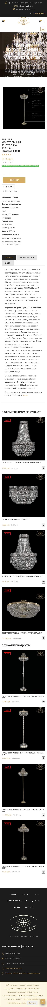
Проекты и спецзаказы (17, 901)
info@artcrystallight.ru (25, 6)
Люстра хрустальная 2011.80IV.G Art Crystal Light (22, 633)
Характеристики (27, 258)
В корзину (14, 180)
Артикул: (5, 208)
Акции (25, 395)
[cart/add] (43, 468)
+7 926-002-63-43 (39, 13)
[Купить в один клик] (23, 440)
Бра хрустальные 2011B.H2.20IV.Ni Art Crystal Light (22, 463)
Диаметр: (6, 228)
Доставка (36, 901)
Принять (32, 1003)
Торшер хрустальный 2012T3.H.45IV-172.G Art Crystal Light (23, 867)
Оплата (17, 907)
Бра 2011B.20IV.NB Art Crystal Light (16, 519)
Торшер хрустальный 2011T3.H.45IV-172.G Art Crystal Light (23, 697)
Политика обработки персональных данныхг (23, 973)
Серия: (4, 214)
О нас (36, 894)
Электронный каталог (13, 968)
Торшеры (31, 72)
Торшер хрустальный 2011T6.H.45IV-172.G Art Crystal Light (23, 810)
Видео (7, 263)
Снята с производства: (11, 204)
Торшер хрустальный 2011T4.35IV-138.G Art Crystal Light (22, 753)
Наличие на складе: (10, 197)
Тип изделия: (7, 221)
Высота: (5, 231)
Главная (14, 72)
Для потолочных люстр (23, 74)
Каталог (22, 72)
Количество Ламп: (9, 235)
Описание (9, 258)
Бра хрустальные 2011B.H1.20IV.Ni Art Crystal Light (22, 576)
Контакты (29, 907)
